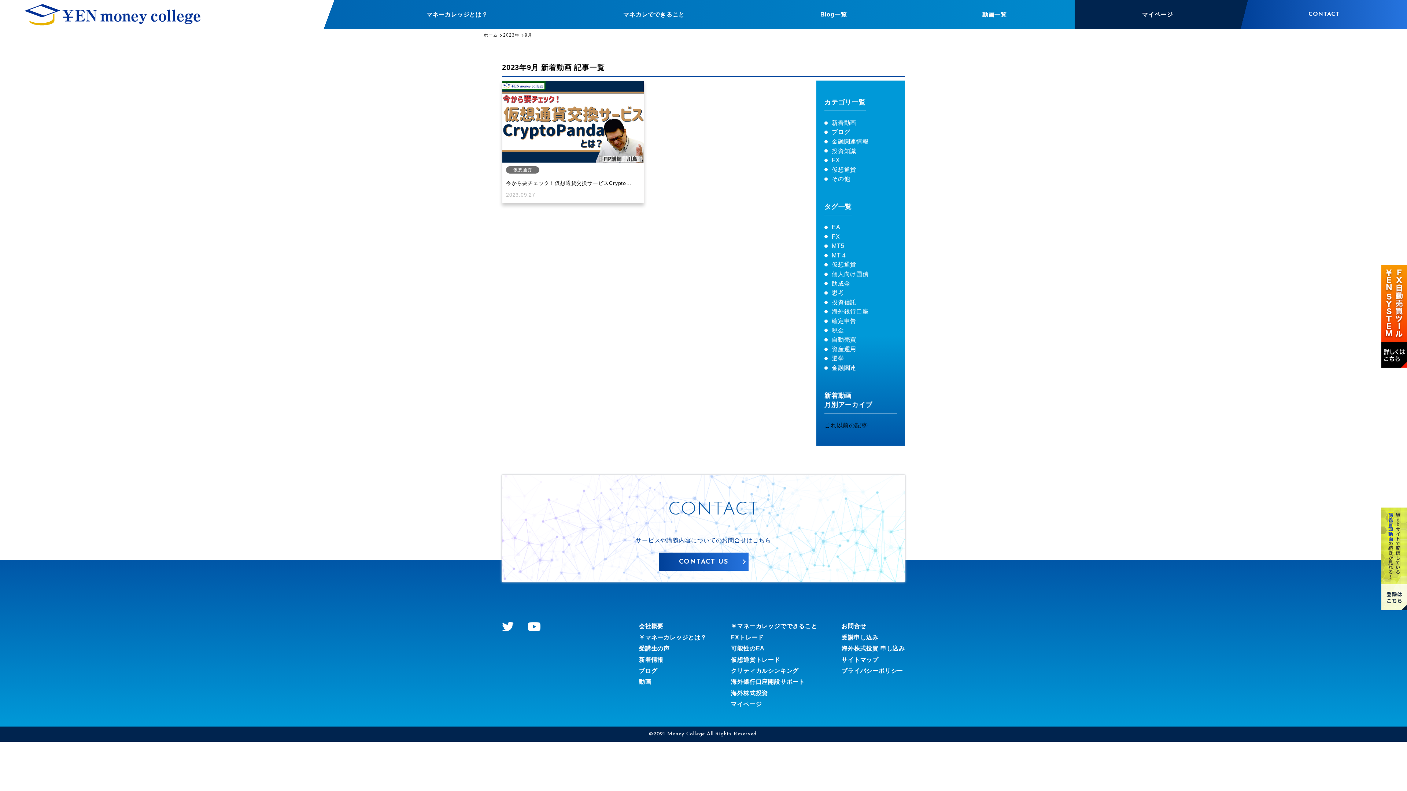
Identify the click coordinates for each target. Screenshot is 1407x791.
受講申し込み (860, 637)
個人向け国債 (850, 274)
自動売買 (844, 340)
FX (836, 160)
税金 (838, 330)
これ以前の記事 (846, 425)
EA (836, 227)
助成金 (841, 284)
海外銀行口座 (850, 311)
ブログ (841, 132)
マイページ (746, 704)
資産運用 (844, 349)
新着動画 (844, 123)
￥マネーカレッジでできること (774, 626)
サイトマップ (860, 660)
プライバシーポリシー (872, 671)
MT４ (839, 255)
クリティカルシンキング (765, 671)
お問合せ (854, 626)
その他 (841, 179)
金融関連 (844, 368)
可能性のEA (748, 648)
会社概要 (651, 626)
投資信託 (844, 302)
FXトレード (747, 637)
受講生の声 (654, 648)
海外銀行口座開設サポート (768, 682)
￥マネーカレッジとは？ (673, 637)
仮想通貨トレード (755, 660)
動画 (645, 682)
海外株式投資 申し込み (873, 648)
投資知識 (844, 151)
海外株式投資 (749, 693)
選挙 (838, 358)
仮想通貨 (844, 170)
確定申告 (844, 321)
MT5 (838, 246)
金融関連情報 (850, 141)
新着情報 (651, 660)
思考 (838, 293)
